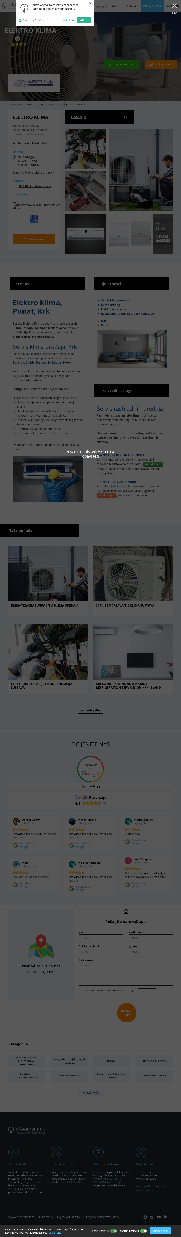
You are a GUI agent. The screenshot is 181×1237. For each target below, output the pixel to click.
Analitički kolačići (129, 1231)
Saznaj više (55, 1232)
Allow (84, 20)
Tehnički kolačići (99, 1231)
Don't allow (67, 20)
